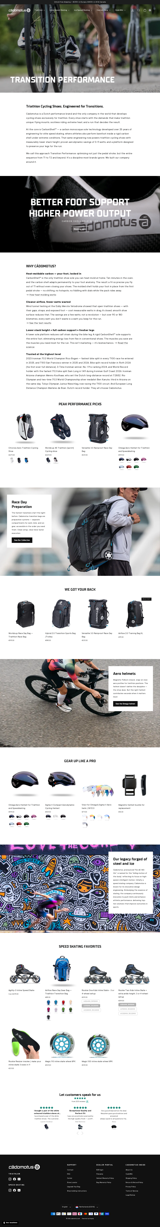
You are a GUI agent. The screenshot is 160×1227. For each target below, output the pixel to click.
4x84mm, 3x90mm (90, 1001)
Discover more (80, 229)
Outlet (69, 1178)
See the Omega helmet (125, 704)
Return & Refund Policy (134, 1182)
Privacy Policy (131, 1187)
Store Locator (72, 1182)
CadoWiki (129, 1174)
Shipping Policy (131, 1178)
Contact (70, 1170)
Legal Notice (130, 1195)
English (65, 1207)
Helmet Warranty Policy (105, 1178)
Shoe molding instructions (77, 1191)
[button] (149, 10)
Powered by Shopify (88, 1218)
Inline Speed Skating (58, 10)
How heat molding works (42, 295)
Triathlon (39, 10)
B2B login (99, 1170)
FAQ (68, 1174)
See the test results (40, 323)
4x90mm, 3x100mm (91, 1005)
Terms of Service (132, 1191)
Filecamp (99, 1174)
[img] (80, 1098)
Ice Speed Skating (82, 10)
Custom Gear (103, 10)
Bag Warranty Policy (103, 1182)
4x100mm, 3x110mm (91, 1009)
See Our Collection (22, 540)
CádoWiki (119, 10)
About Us (129, 1170)
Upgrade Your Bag (73, 1187)
